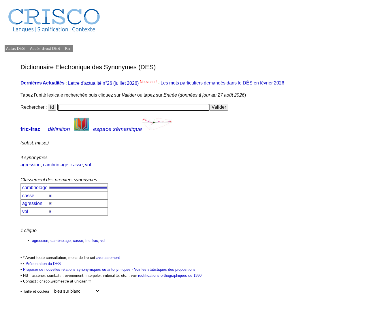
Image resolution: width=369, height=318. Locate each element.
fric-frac (30, 129)
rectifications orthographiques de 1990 (170, 275)
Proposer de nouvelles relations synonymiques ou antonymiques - (78, 269)
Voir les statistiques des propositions (164, 269)
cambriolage (55, 164)
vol (88, 164)
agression (30, 164)
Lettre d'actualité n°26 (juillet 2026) (113, 83)
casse (77, 164)
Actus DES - (16, 48)
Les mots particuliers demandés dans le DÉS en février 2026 (222, 83)
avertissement (108, 257)
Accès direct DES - (46, 48)
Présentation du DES (43, 263)
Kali (68, 48)
